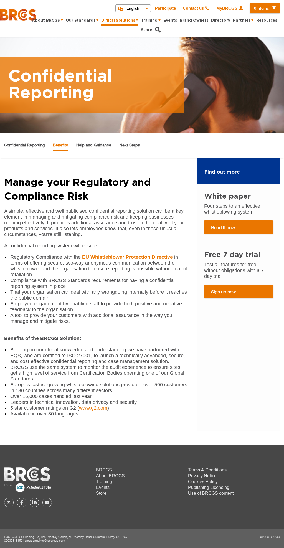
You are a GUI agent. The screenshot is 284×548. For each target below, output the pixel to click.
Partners (241, 20)
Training (149, 20)
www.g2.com (93, 408)
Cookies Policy (203, 481)
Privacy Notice (202, 475)
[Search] (158, 30)
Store (146, 30)
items (261, 8)
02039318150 (13, 540)
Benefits (60, 145)
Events (170, 20)
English (132, 8)
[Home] (18, 15)
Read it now (223, 227)
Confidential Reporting (24, 145)
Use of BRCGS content (211, 493)
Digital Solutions (118, 20)
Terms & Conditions (207, 470)
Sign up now (223, 291)
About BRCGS (46, 20)
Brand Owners (194, 20)
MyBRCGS (226, 8)
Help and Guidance (93, 145)
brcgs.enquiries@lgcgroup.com (45, 540)
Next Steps (130, 145)
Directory (220, 20)
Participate (165, 8)
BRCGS (104, 470)
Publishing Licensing (208, 487)
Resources (266, 20)
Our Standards (80, 20)
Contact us (193, 8)
